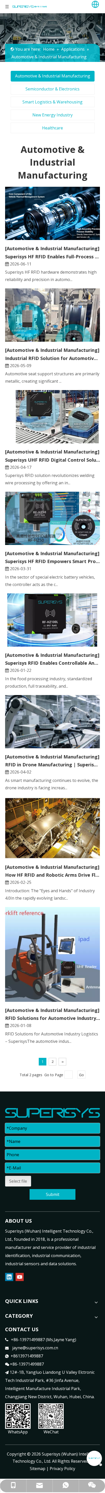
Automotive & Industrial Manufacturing (52, 76)
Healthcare (52, 128)
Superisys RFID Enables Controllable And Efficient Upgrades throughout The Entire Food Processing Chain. (52, 663)
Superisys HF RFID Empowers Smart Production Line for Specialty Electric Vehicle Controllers (52, 561)
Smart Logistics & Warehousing (52, 102)
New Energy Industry (52, 115)
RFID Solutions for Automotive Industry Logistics (52, 1018)
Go (81, 1074)
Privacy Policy (62, 1468)
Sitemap (37, 1468)
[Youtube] (20, 1277)
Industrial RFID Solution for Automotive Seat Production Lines (52, 358)
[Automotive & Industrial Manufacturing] (52, 248)
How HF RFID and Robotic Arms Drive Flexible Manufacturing (52, 875)
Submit (52, 1194)
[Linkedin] (9, 1277)
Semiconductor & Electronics (52, 89)
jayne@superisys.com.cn (35, 1348)
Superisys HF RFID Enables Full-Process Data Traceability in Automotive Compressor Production (52, 257)
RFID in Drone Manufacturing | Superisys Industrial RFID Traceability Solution (52, 765)
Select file (18, 1181)
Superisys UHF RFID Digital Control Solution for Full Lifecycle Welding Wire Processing (52, 460)
